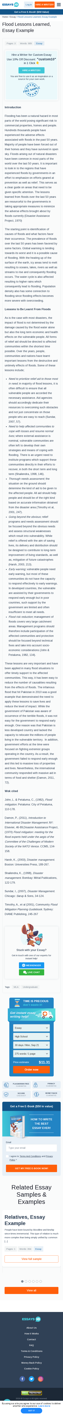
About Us (31, 1327)
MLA (16, 987)
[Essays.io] (31, 1319)
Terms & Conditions (31, 1351)
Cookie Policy (31, 1368)
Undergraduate (30, 987)
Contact (31, 1339)
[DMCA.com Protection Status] (31, 1393)
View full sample (32, 1259)
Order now (31, 1069)
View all (31, 1290)
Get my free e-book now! (31, 1168)
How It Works (31, 1333)
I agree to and (31, 1158)
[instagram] (40, 1379)
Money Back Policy (31, 1362)
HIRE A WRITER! (44, 4)
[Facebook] (22, 1379)
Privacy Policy (31, 1357)
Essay (39, 43)
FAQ (31, 1345)
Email (8, 1142)
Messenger (33, 965)
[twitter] (31, 1379)
